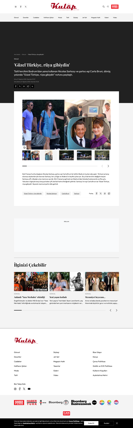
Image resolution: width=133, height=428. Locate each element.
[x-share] (20, 86)
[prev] (110, 310)
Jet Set (84, 17)
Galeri (107, 17)
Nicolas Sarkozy (52, 193)
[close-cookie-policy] (117, 423)
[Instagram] (15, 389)
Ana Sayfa (17, 54)
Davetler (26, 17)
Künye (95, 357)
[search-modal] (103, 6)
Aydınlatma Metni (100, 375)
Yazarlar (56, 366)
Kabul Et (91, 423)
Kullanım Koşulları (100, 370)
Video (115, 17)
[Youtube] (29, 389)
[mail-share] (28, 86)
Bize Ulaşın (97, 352)
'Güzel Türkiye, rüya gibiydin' (36, 54)
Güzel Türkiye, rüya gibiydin (33, 193)
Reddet (106, 423)
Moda (60, 17)
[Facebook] (19, 389)
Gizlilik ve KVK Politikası (102, 366)
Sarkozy (76, 193)
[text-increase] (32, 86)
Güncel (16, 17)
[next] (108, 166)
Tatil (67, 17)
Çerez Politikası (99, 361)
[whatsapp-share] (24, 86)
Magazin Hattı (95, 17)
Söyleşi (75, 17)
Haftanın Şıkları (49, 17)
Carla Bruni (65, 193)
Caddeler (36, 17)
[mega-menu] (108, 6)
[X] (24, 389)
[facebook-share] (15, 86)
